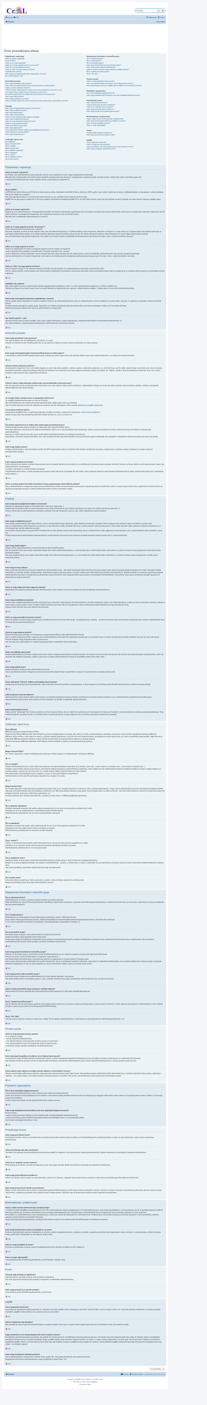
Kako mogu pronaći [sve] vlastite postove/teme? (103, 111)
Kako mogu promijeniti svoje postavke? (18, 83)
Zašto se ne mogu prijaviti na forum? (17, 67)
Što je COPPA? (10, 61)
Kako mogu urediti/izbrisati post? (16, 110)
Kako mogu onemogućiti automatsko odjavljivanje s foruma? (25, 74)
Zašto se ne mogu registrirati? (15, 63)
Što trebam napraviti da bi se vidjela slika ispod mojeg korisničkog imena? (30, 94)
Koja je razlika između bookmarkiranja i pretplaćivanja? (105, 119)
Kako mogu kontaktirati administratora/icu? (101, 149)
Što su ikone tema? (11, 159)
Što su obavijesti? (11, 152)
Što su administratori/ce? (95, 58)
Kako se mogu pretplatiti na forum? (98, 123)
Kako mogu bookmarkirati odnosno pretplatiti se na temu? (106, 121)
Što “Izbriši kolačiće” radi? (14, 76)
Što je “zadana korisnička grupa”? (98, 71)
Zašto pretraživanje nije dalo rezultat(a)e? (101, 105)
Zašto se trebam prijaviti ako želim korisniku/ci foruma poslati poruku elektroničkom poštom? (36, 101)
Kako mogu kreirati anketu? (14, 114)
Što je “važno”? (10, 155)
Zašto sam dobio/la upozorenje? (16, 125)
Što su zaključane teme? (13, 157)
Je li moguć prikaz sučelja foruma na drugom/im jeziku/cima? (26, 92)
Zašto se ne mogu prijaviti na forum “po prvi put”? (22, 65)
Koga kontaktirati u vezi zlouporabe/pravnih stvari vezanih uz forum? (110, 146)
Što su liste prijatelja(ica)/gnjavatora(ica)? (101, 93)
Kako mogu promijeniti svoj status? (17, 98)
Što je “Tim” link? (92, 74)
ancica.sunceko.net (64, 415)
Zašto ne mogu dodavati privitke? (16, 123)
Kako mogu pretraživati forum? (97, 102)
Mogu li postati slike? (12, 148)
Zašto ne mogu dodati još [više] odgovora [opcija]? (22, 117)
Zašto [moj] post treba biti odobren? (17, 132)
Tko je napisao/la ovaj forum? (97, 142)
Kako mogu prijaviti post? (13, 128)
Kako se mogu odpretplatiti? (96, 125)
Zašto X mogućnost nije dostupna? (98, 144)
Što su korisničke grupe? (95, 63)
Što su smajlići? (10, 146)
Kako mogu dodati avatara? (14, 96)
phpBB (90, 405)
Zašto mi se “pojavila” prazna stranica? (100, 107)
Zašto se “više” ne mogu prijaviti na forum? (19, 69)
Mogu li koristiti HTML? (13, 144)
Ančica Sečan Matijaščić (90, 412)
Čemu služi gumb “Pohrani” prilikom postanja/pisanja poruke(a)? (27, 130)
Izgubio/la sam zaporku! (13, 71)
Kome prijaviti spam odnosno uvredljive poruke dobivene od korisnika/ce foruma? (114, 85)
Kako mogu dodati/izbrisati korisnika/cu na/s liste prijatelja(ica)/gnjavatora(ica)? (113, 95)
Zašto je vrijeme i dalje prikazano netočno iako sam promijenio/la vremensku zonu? (33, 90)
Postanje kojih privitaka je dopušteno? (99, 133)
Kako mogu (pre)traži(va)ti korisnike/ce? (100, 109)
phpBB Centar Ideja (59, 1325)
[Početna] (17, 9)
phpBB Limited (63, 1309)
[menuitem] (16, 17)
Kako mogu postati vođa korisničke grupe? (101, 67)
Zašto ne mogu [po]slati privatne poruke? (100, 81)
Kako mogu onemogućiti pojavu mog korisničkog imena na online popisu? (30, 85)
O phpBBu (9, 1312)
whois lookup (27, 1339)
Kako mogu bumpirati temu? (14, 134)
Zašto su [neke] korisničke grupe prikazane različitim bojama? (108, 69)
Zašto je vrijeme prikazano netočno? (17, 88)
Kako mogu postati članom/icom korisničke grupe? (104, 65)
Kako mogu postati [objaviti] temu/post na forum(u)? (22, 108)
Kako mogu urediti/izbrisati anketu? (17, 119)
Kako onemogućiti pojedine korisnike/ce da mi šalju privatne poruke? (110, 83)
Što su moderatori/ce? (94, 61)
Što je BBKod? (10, 142)
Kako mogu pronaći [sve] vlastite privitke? (101, 135)
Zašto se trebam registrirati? (15, 58)
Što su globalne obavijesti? (14, 150)
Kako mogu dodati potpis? (14, 112)
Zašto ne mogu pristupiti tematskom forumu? (20, 121)
